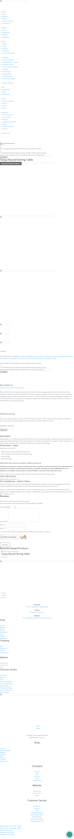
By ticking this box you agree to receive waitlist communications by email (24, 153)
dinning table (4, 358)
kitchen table (22, 358)
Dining (3, 41)
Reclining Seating (8, 64)
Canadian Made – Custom (10, 62)
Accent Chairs (7, 71)
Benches (5, 48)
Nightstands (6, 32)
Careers (2, 650)
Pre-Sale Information (6, 688)
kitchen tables (31, 358)
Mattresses (6, 37)
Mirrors (5, 19)
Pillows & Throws (8, 21)
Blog (1, 646)
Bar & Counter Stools (9, 53)
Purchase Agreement (6, 684)
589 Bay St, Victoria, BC (37, 612)
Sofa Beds (5, 69)
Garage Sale (4, 112)
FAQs (1, 679)
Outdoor (3, 99)
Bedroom (4, 28)
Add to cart (4, 430)
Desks (4, 92)
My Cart (2, 677)
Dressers (5, 35)
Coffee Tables (8, 76)
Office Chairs (6, 94)
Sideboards (6, 51)
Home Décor (6, 23)
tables (54, 358)
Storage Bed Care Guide (7, 834)
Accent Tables (7, 74)
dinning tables (13, 358)
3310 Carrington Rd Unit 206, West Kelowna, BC (37, 618)
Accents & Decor (7, 115)
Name (2, 525)
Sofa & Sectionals (5, 750)
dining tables (69, 356)
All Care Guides (4, 692)
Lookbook (3, 759)
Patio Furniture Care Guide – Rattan (10, 826)
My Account (3, 675)
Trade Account (5, 133)
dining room (40, 356)
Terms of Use (4, 665)
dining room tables (51, 356)
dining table (61, 356)
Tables (4, 44)
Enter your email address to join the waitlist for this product (18, 155)
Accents (3, 12)
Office (3, 87)
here (17, 479)
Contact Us (3, 648)
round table (39, 358)
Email (2, 528)
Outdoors (3, 755)
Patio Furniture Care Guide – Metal (10, 828)
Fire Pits (5, 106)
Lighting (5, 16)
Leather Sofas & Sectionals (10, 67)
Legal (1, 667)
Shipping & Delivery (6, 681)
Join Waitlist (4, 157)
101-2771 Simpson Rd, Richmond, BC (37, 607)
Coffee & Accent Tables (9, 122)
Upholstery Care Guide (7, 832)
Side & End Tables (9, 78)
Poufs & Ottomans (8, 83)
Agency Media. (40, 737)
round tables (48, 358)
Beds (4, 30)
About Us (37, 772)
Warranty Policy (4, 686)
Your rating (3, 507)
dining (34, 356)
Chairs (4, 46)
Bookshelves (6, 90)
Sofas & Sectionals (8, 60)
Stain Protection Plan (6, 690)
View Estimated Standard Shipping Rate (12, 388)
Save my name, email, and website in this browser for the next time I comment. (26, 532)
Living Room (5, 57)
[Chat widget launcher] (69, 834)
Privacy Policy (4, 663)
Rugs (4, 14)
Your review (4, 521)
